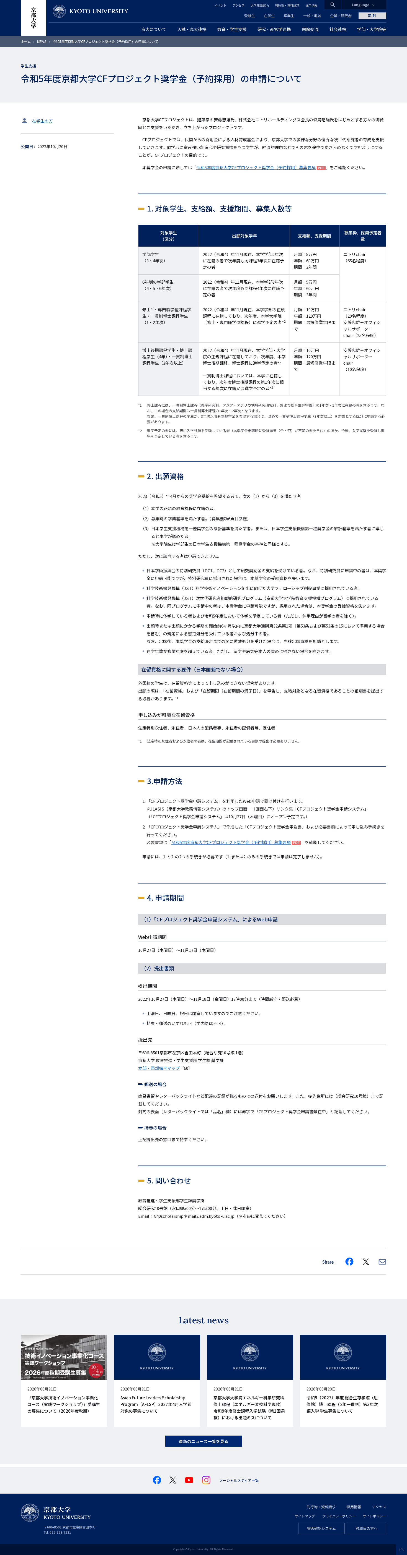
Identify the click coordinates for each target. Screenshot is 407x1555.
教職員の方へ (366, 1528)
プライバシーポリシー (339, 1516)
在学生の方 (42, 121)
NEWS (41, 41)
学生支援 (28, 66)
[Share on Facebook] (349, 1262)
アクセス (238, 5)
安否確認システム (321, 1528)
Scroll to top (401, 1549)
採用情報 (311, 5)
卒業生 (289, 15)
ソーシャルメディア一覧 (239, 1480)
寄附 (372, 15)
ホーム (26, 41)
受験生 (249, 15)
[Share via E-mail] (382, 1262)
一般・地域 (312, 15)
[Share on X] (366, 1261)
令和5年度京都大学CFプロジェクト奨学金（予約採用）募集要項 (256, 167)
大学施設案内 (260, 5)
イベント (220, 5)
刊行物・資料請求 (287, 5)
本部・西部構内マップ (159, 1068)
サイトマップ (305, 1516)
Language (360, 4)
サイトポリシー (374, 1516)
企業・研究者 (341, 15)
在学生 (269, 15)
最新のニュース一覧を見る (203, 1441)
